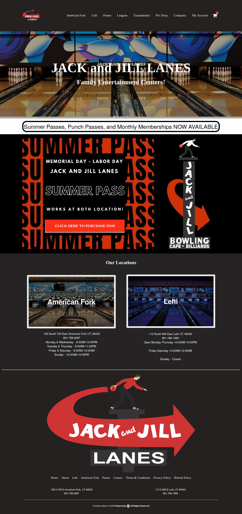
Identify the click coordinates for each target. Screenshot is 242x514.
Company (180, 15)
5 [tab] (127, 116)
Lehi (94, 15)
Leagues (122, 15)
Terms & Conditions (138, 477)
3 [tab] (121, 116)
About (65, 477)
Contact (117, 477)
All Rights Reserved (132, 505)
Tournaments (141, 15)
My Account (200, 15)
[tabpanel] (121, 74)
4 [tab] (124, 116)
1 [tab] (114, 116)
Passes (106, 477)
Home (54, 477)
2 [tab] (118, 116)
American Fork (76, 15)
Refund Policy (182, 477)
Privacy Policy (162, 477)
